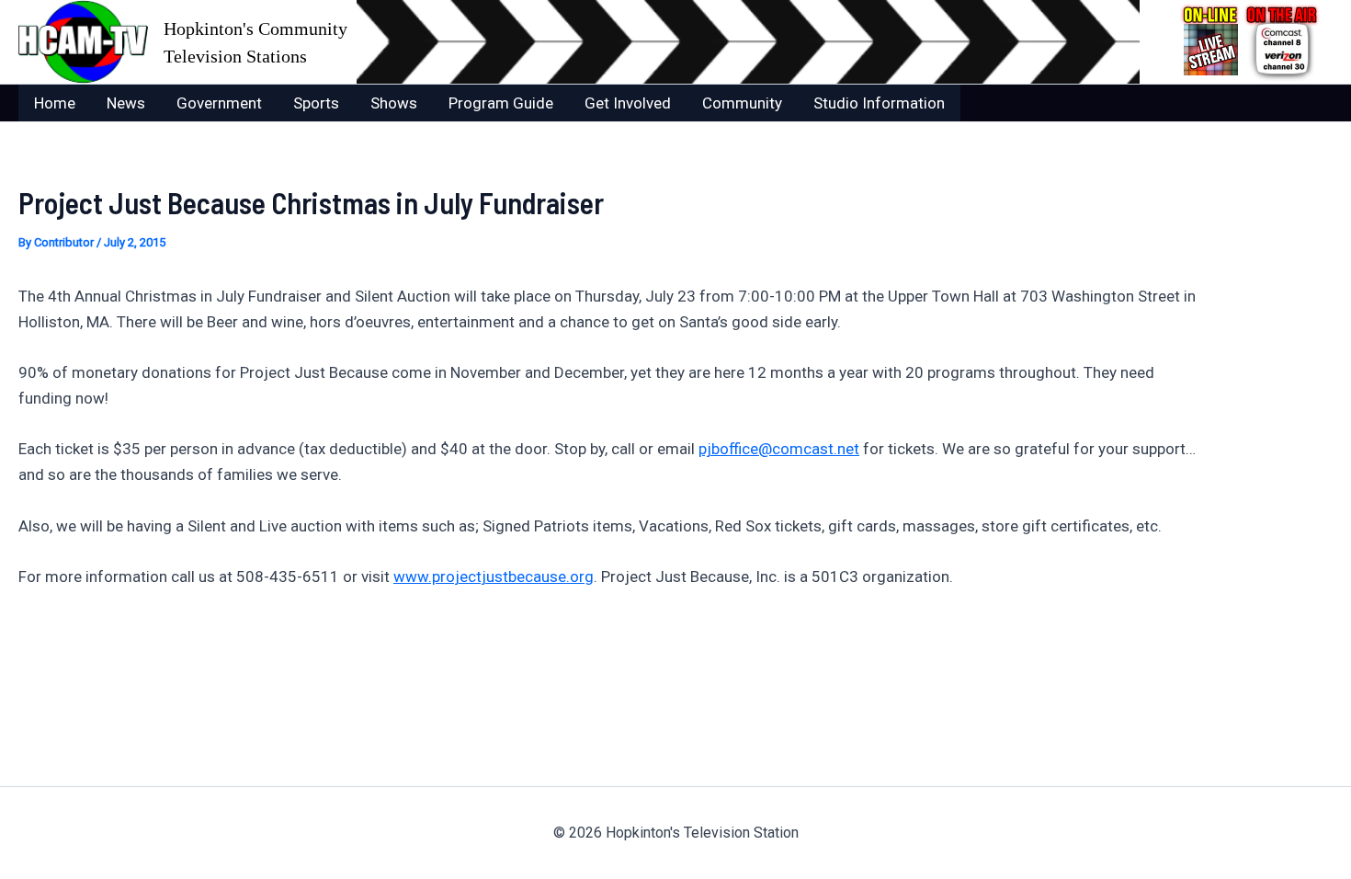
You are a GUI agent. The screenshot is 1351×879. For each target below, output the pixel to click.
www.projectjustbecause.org (493, 576)
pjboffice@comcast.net (778, 449)
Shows (393, 103)
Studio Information (879, 103)
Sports (316, 103)
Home (54, 103)
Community (742, 103)
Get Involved (628, 103)
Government (219, 103)
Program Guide (500, 103)
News (126, 103)
